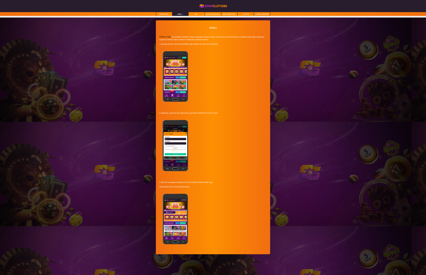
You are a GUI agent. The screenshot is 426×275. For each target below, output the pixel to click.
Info (196, 14)
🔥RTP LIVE (245, 14)
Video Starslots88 (229, 14)
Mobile (180, 14)
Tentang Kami (163, 14)
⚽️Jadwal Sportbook (262, 14)
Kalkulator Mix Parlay (213, 14)
